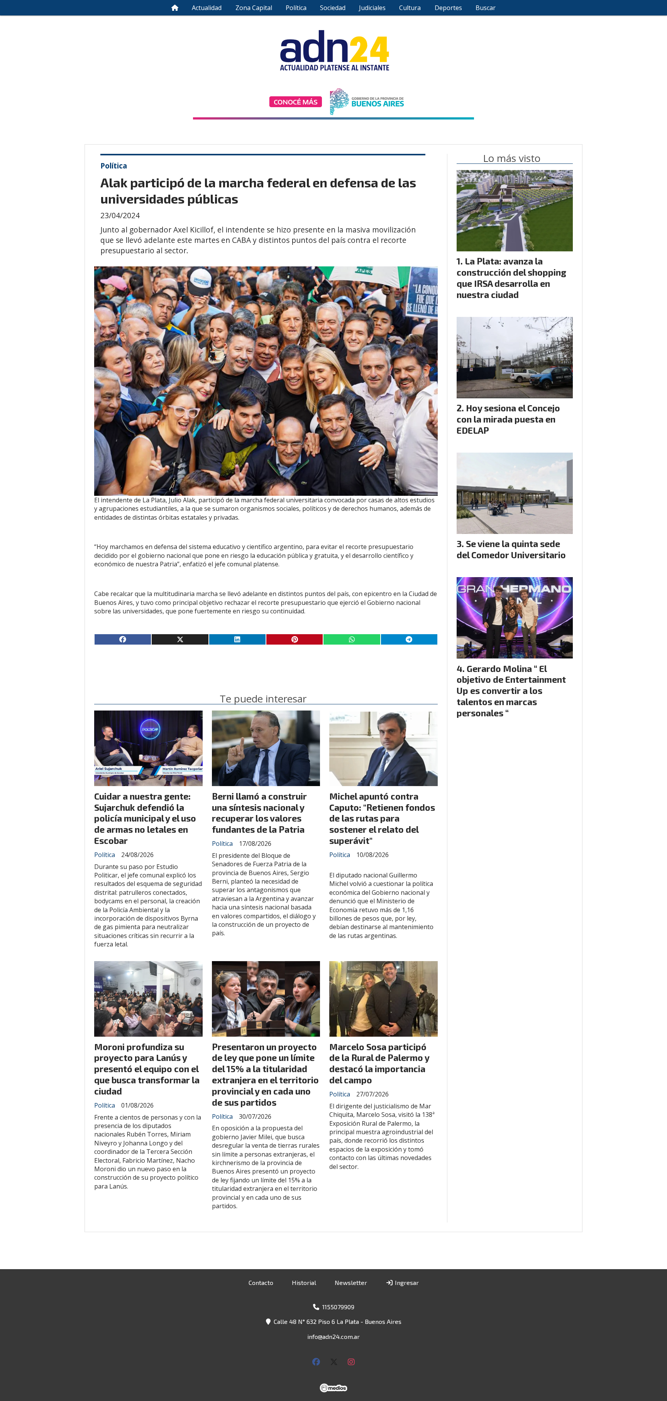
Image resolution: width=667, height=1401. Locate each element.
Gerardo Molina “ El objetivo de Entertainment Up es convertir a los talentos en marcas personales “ (511, 690)
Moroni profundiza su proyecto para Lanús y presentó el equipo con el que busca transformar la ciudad (147, 1068)
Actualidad (207, 7)
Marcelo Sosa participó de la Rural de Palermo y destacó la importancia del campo (379, 1063)
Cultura (410, 7)
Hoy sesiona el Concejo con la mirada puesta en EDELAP (508, 419)
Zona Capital (253, 7)
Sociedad (332, 7)
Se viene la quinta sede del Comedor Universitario (511, 549)
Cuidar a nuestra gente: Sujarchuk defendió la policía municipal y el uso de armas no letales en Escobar (145, 818)
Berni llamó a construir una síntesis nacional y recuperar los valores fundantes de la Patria (259, 813)
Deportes (448, 7)
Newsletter (351, 1282)
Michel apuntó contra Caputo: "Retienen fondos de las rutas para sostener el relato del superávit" (382, 818)
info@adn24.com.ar (333, 1336)
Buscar (486, 7)
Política (296, 7)
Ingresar (406, 1282)
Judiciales (372, 7)
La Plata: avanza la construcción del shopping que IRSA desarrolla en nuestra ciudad (511, 278)
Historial (304, 1282)
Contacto (261, 1282)
